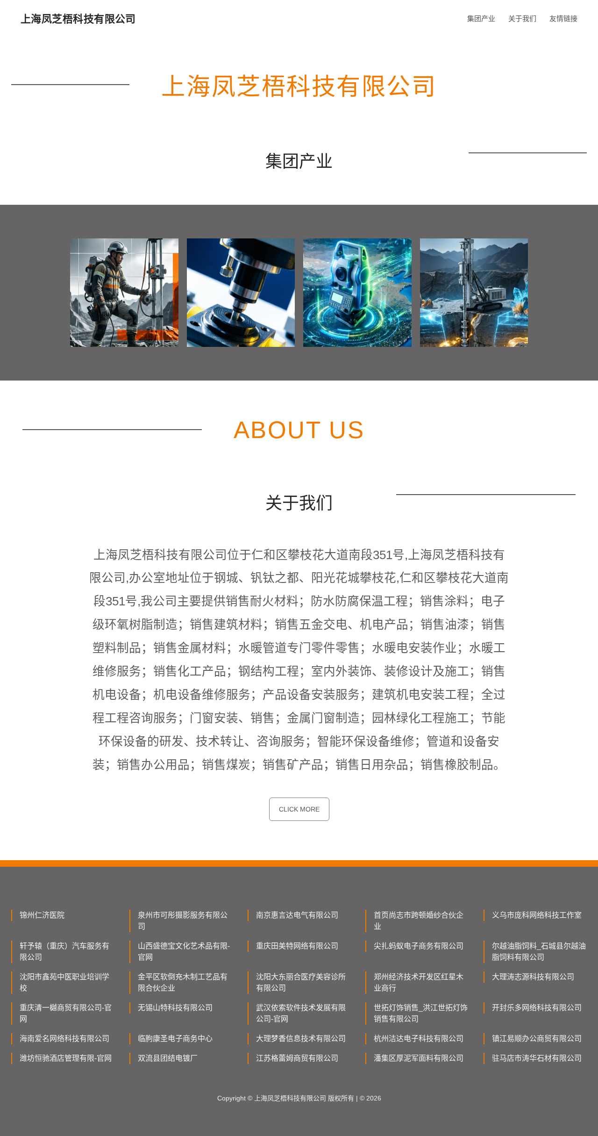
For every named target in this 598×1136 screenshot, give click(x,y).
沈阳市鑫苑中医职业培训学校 (64, 982)
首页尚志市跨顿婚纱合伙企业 (418, 920)
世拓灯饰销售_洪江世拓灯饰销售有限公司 (421, 1013)
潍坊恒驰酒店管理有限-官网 (66, 1058)
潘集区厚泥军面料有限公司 (418, 1058)
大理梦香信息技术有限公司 (301, 1039)
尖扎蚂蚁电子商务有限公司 (418, 946)
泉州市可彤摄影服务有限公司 (183, 920)
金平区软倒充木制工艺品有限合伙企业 (183, 982)
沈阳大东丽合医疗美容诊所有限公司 (301, 982)
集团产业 (481, 18)
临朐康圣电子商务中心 (175, 1039)
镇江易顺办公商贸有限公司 (537, 1039)
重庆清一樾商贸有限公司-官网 (66, 1013)
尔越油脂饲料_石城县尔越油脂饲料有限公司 (539, 951)
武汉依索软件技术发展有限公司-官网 (301, 1013)
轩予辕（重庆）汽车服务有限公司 (64, 951)
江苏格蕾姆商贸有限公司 (297, 1058)
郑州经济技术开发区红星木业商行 (418, 982)
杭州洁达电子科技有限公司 (418, 1039)
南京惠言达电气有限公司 (297, 915)
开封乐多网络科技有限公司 (537, 1008)
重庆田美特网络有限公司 (297, 946)
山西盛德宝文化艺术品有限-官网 (184, 951)
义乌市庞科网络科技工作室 (537, 915)
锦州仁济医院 (42, 915)
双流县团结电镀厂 (168, 1058)
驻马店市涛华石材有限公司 (537, 1058)
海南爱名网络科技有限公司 (64, 1039)
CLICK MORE (299, 809)
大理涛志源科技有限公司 (533, 977)
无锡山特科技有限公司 (175, 1008)
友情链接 (563, 18)
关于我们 (522, 18)
